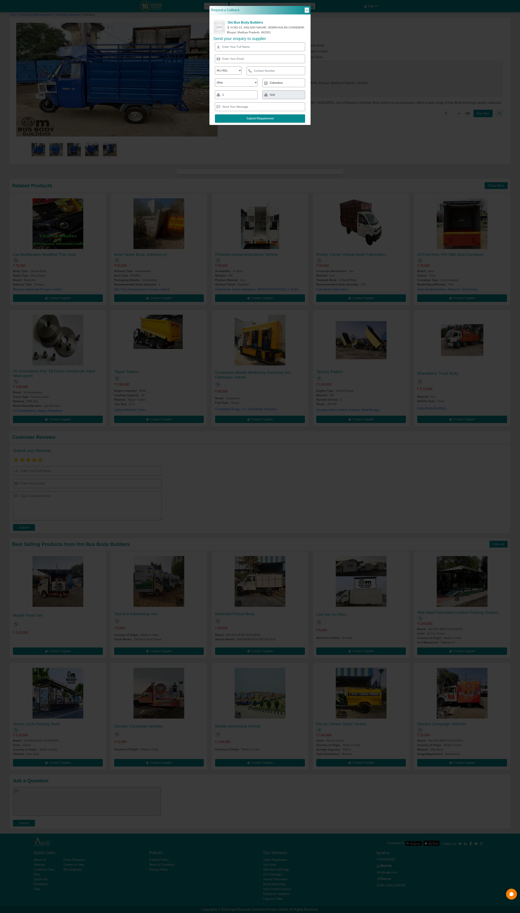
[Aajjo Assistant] (511, 894)
